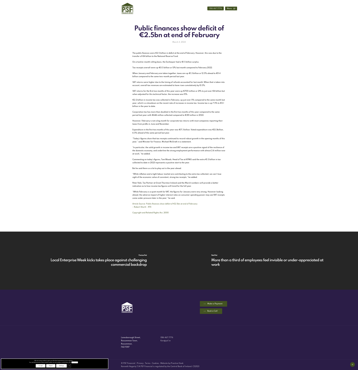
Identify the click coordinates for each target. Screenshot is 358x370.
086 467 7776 (166, 338)
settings (74, 362)
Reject (51, 366)
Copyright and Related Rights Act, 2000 (150, 213)
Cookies (155, 363)
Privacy (140, 363)
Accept (41, 366)
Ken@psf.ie (165, 341)
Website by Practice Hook (171, 363)
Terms (147, 363)
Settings (61, 366)
